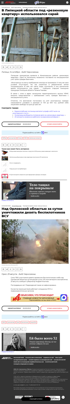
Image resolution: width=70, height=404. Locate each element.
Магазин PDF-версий (59, 359)
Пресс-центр (58, 357)
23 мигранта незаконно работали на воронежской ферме (37, 117)
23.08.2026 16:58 (6, 206)
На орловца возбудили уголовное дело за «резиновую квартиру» (39, 115)
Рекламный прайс (19, 357)
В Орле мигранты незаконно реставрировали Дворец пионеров (27, 174)
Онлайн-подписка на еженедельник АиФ (40, 359)
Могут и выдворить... (15, 163)
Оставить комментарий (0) (54, 124)
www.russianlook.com (8, 63)
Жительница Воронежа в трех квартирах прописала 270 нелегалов (28, 157)
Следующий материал (36, 399)
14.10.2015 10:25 (6, 7)
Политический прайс (51, 362)
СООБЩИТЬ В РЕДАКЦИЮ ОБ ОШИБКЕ (23, 364)
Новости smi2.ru (8, 200)
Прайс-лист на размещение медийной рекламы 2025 (29, 362)
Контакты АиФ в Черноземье (33, 357)
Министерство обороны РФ (10, 265)
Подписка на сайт (48, 357)
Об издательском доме (20, 359)
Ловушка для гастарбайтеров (17, 169)
